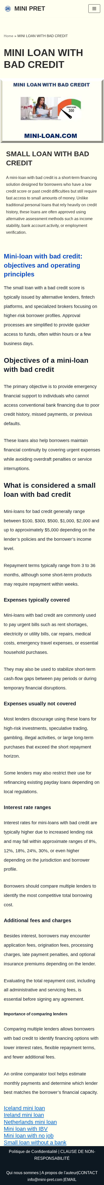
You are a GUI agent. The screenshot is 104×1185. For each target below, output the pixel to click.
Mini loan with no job (29, 1135)
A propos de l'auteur (59, 1173)
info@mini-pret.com (45, 1179)
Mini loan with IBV (26, 1129)
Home (8, 36)
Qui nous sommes (22, 1173)
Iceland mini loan (24, 1108)
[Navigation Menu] (94, 8)
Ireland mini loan (24, 1115)
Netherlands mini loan (30, 1122)
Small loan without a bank (35, 1142)
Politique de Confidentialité (33, 1151)
